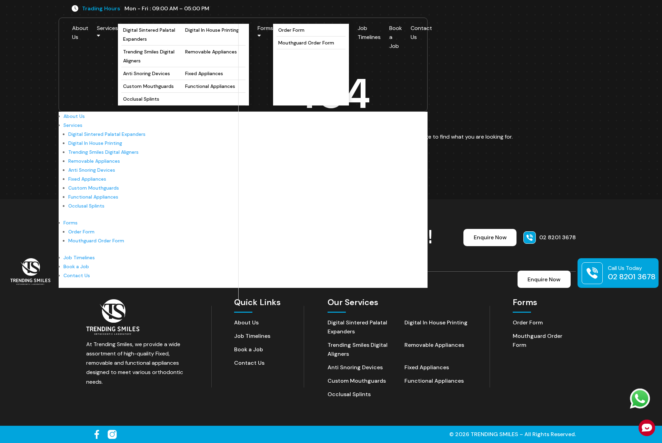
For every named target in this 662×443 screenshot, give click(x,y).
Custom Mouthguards (148, 86)
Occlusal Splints (141, 99)
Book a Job (395, 37)
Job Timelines (369, 32)
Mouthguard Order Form (306, 43)
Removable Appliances (211, 52)
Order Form (291, 30)
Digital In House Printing (212, 30)
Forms (265, 28)
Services (107, 28)
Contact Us (421, 32)
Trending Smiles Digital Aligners (148, 56)
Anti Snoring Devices (146, 73)
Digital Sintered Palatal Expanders (149, 34)
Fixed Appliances (204, 73)
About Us (80, 32)
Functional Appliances (210, 86)
